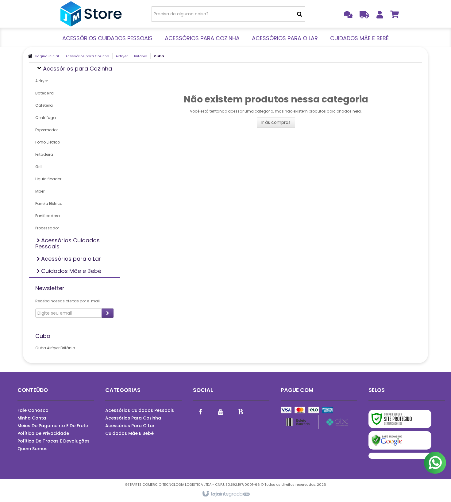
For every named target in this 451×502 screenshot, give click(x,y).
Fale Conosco (32, 410)
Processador (47, 228)
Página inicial (47, 56)
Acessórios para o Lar (130, 426)
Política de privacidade (43, 433)
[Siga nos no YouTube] (220, 411)
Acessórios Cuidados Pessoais (139, 410)
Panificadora (47, 215)
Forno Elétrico (47, 142)
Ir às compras (276, 122)
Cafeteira (44, 105)
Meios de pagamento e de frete (52, 426)
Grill (38, 166)
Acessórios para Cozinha (87, 56)
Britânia (140, 56)
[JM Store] (91, 14)
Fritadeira (44, 154)
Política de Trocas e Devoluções (53, 441)
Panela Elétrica (49, 203)
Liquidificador (48, 179)
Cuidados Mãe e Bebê (129, 433)
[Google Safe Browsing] (400, 440)
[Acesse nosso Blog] (240, 411)
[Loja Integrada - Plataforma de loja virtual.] (225, 494)
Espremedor (46, 129)
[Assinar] (108, 313)
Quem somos (32, 449)
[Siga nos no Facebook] (200, 411)
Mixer (39, 191)
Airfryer (122, 56)
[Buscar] (299, 14)
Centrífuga (45, 117)
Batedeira (44, 93)
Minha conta (31, 418)
